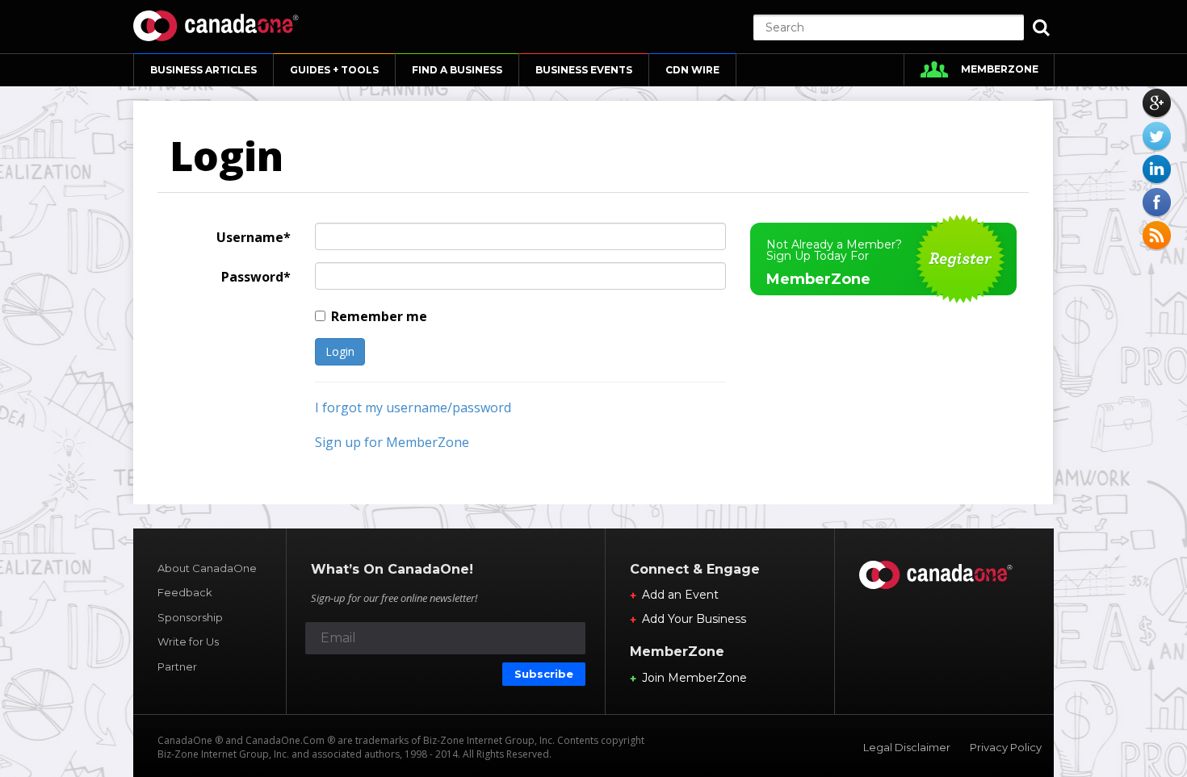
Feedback (184, 592)
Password (252, 277)
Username (249, 237)
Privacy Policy (1006, 747)
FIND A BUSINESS (457, 70)
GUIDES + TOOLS (334, 70)
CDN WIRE (692, 70)
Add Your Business (694, 619)
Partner (177, 666)
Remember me (379, 316)
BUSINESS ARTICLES (203, 70)
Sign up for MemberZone (392, 442)
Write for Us (188, 641)
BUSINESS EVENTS (583, 70)
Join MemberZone (694, 677)
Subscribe (543, 673)
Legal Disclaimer (906, 747)
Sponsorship (190, 617)
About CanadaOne (207, 568)
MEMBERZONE (999, 69)
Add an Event (680, 594)
